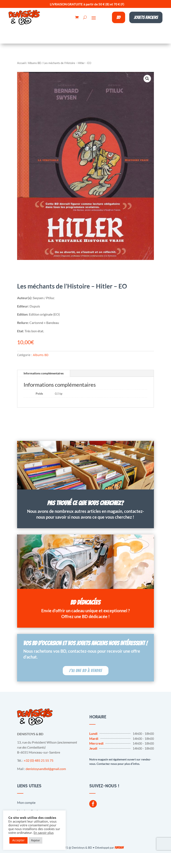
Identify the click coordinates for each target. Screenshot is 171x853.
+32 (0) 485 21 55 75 (38, 760)
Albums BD (34, 63)
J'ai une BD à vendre (85, 670)
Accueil (21, 63)
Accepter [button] (18, 840)
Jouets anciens (146, 17)
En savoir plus (44, 832)
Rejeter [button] (35, 840)
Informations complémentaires (44, 373)
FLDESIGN (119, 847)
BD (119, 17)
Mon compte (26, 802)
